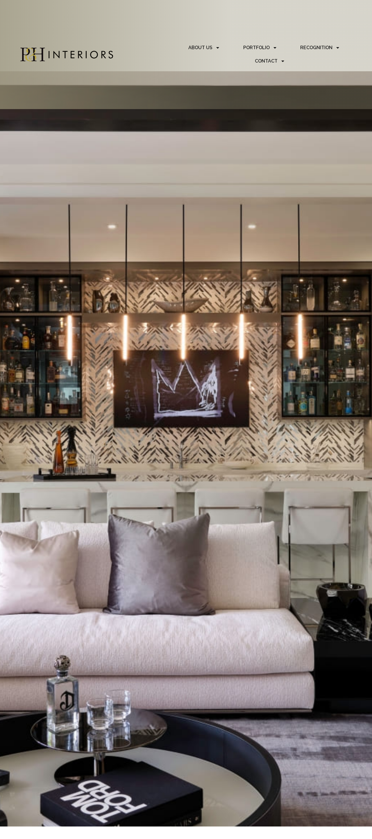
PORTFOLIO (256, 47)
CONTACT (266, 61)
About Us (200, 47)
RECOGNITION (316, 47)
